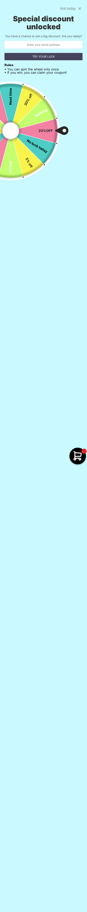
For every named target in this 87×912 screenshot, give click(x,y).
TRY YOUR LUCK (43, 56)
